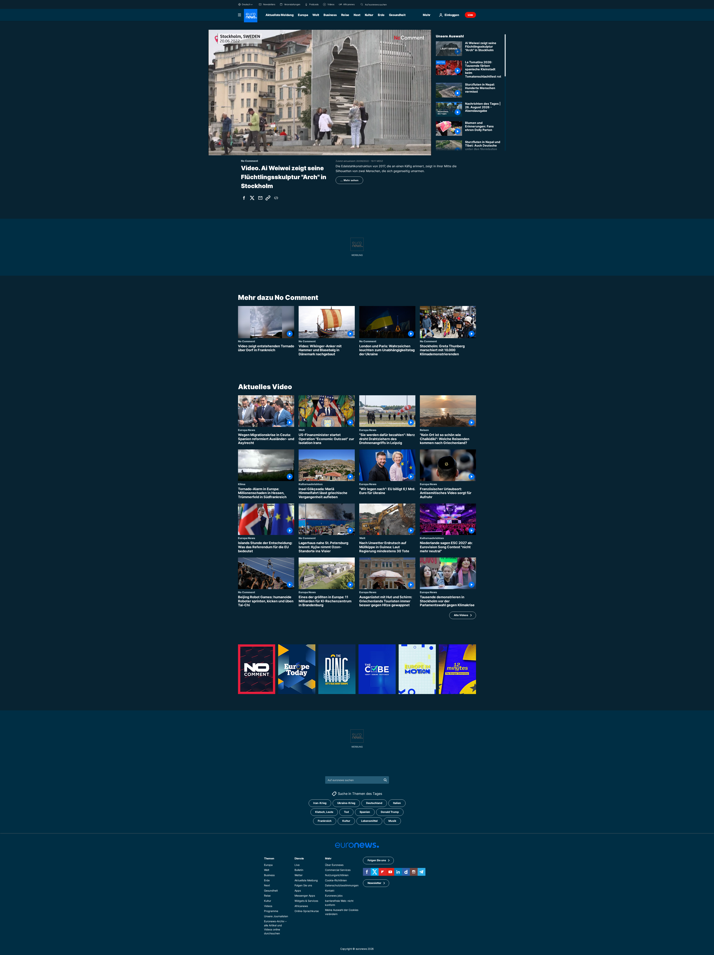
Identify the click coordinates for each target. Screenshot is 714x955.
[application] (319, 92)
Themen (269, 858)
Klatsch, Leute (324, 811)
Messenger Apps (305, 895)
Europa (303, 15)
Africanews (301, 905)
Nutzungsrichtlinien (336, 875)
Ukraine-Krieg (346, 803)
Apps (298, 890)
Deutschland (374, 803)
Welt (315, 15)
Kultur (369, 15)
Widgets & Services (306, 900)
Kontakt (329, 890)
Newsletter (374, 883)
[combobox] (380, 4)
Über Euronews (334, 864)
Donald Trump (390, 811)
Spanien (365, 811)
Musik (392, 820)
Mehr (328, 858)
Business (330, 15)
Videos (268, 905)
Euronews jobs (333, 895)
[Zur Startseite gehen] (250, 15)
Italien (397, 803)
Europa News (246, 429)
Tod (346, 811)
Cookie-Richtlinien (336, 880)
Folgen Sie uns (303, 885)
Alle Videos (461, 615)
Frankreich (325, 820)
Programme (271, 911)
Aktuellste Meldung (279, 15)
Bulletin (299, 869)
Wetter (299, 875)
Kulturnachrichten (311, 484)
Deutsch (246, 4)
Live (470, 14)
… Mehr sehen (349, 180)
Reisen (424, 429)
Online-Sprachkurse (307, 911)
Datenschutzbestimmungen (341, 885)
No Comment (246, 341)
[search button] (362, 4)
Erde (381, 15)
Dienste (299, 858)
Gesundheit (397, 15)
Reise (345, 15)
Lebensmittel (369, 820)
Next (357, 15)
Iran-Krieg (320, 803)
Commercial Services (337, 869)
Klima (241, 484)
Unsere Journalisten (276, 916)
